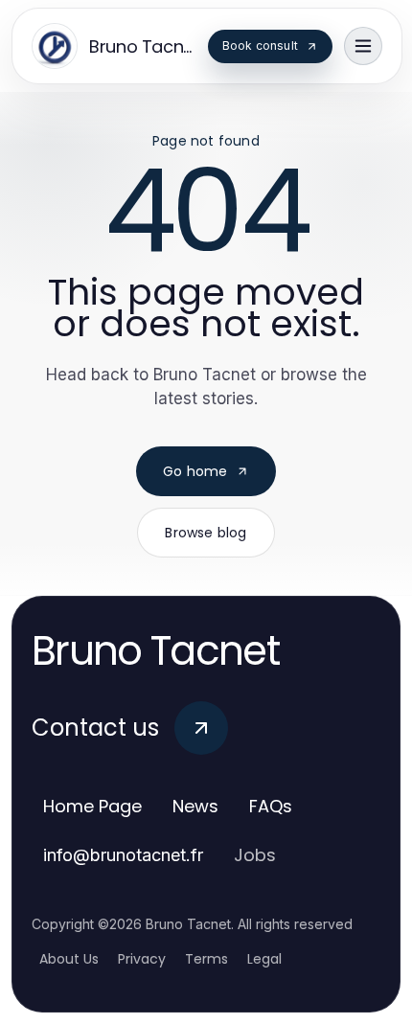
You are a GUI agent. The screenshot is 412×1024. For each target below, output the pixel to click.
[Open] (363, 46)
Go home (195, 471)
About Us (69, 958)
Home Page (92, 806)
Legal (264, 958)
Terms (206, 958)
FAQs (270, 806)
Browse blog (205, 532)
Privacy (142, 958)
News (195, 806)
